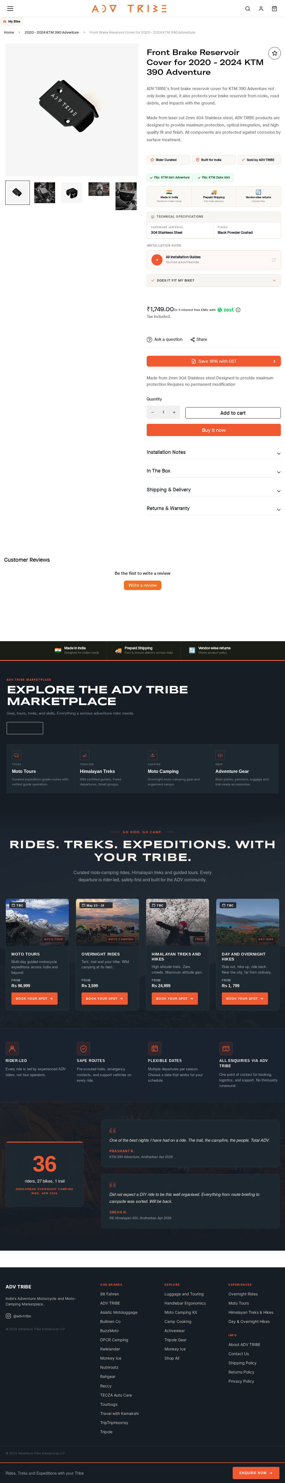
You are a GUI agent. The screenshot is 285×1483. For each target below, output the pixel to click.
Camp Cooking (177, 1321)
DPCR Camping (114, 1339)
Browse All (25, 728)
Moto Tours (239, 1303)
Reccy (106, 1386)
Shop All (171, 1358)
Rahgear (108, 1376)
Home (9, 32)
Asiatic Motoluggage (118, 1312)
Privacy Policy (241, 1381)
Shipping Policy (243, 1362)
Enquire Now (253, 1473)
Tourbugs (108, 1404)
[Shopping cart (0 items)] (274, 9)
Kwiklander (110, 1349)
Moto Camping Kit (180, 1312)
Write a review (143, 585)
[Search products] (248, 9)
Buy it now (214, 430)
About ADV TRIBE (244, 1344)
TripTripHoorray (114, 1422)
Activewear (174, 1330)
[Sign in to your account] (261, 9)
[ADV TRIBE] (129, 9)
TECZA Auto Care (116, 1395)
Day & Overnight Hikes (249, 1321)
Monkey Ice (110, 1358)
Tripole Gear (175, 1339)
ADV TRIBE (110, 1303)
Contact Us (239, 1353)
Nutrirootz (109, 1367)
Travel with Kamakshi (119, 1413)
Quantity (154, 399)
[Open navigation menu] (10, 9)
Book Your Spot (32, 998)
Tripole (106, 1431)
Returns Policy (241, 1372)
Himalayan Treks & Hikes (251, 1312)
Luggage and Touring (184, 1294)
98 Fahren (109, 1294)
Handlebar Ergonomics (185, 1303)
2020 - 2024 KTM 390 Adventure (52, 32)
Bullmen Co (110, 1321)
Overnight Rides (243, 1294)
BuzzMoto (109, 1330)
